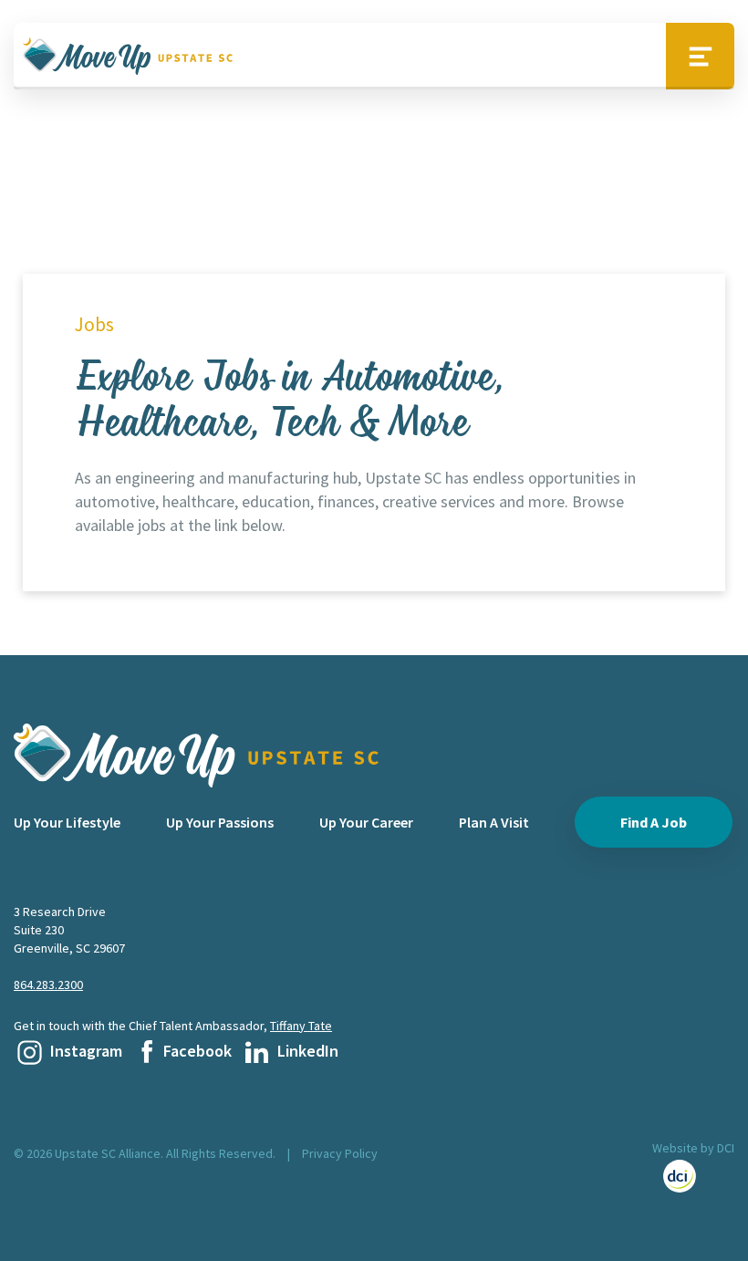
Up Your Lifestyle (67, 822)
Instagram (86, 1050)
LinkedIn (307, 1050)
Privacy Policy (340, 1153)
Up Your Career (366, 822)
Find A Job (653, 822)
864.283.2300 (48, 984)
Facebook (197, 1050)
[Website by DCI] (693, 1176)
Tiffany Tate (301, 1025)
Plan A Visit (494, 822)
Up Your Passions (220, 822)
